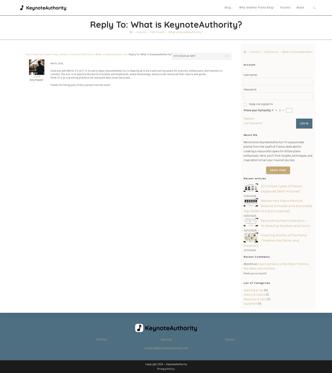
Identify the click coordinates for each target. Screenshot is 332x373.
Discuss (166, 339)
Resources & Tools (255, 299)
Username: (250, 75)
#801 (227, 55)
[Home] (131, 32)
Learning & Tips (254, 290)
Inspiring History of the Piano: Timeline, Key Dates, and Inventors (275, 240)
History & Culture (254, 294)
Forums (74, 54)
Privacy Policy (166, 368)
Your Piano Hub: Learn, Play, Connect (47, 54)
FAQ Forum (87, 54)
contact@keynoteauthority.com (166, 348)
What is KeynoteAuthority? (185, 32)
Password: (250, 89)
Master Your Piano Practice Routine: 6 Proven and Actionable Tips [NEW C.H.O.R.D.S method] (278, 206)
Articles (101, 339)
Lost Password (253, 123)
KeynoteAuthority (176, 364)
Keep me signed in (261, 104)
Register (249, 118)
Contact (230, 339)
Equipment (251, 303)
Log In (304, 123)
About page (278, 170)
